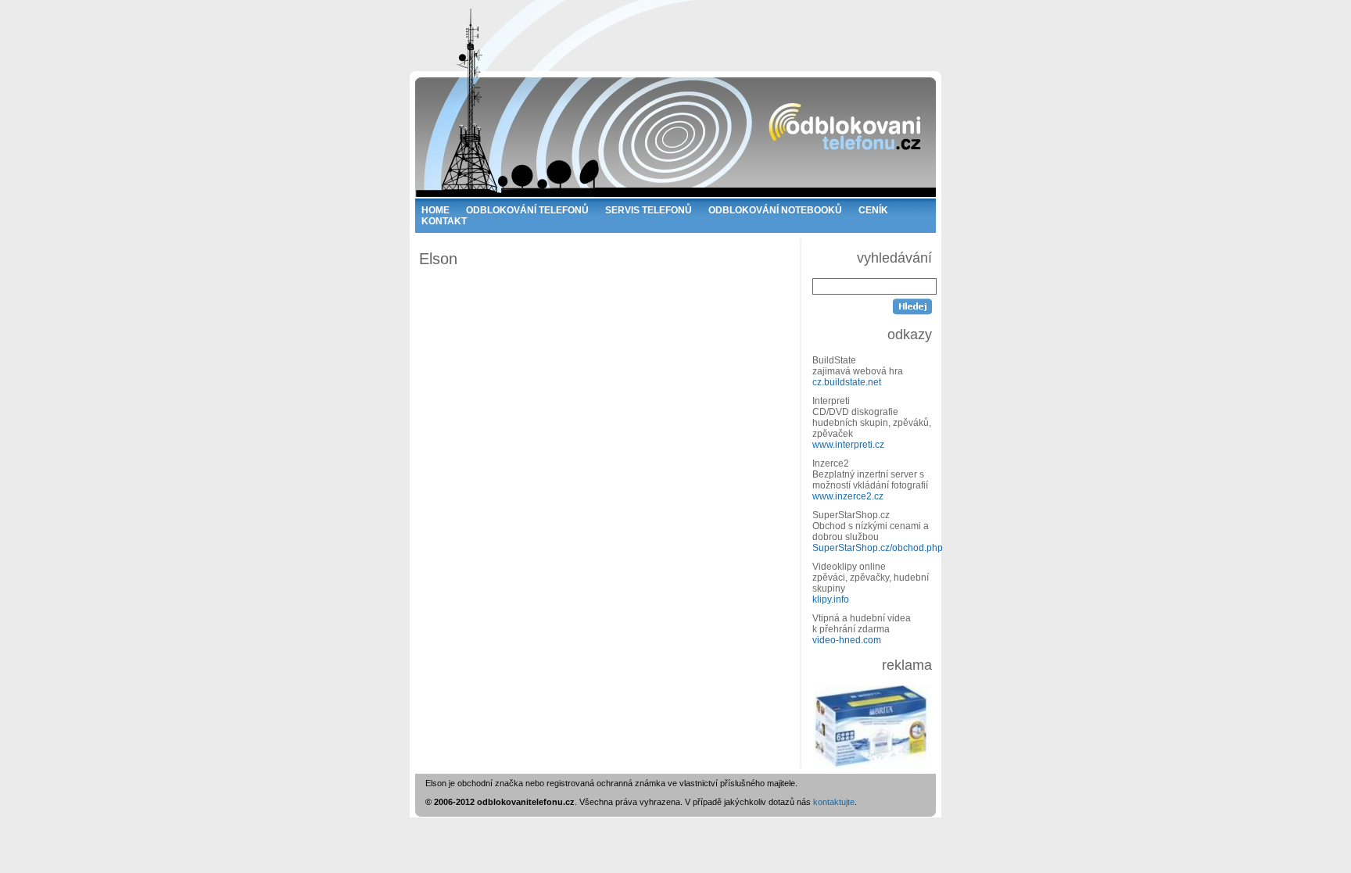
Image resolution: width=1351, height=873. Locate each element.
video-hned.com (846, 640)
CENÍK (873, 210)
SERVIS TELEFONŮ (648, 210)
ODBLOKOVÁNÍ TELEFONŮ (527, 210)
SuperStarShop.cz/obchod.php (877, 547)
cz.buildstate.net (846, 382)
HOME (435, 210)
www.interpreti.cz (848, 444)
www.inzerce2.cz (847, 496)
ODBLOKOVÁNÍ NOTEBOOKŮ (775, 210)
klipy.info (830, 599)
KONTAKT (444, 221)
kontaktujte (834, 802)
